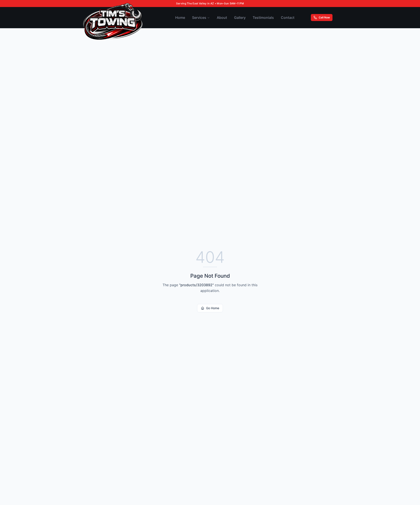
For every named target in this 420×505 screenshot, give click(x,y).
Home (180, 17)
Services (199, 17)
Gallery (240, 17)
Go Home (212, 308)
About (222, 17)
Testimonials (263, 17)
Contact (287, 17)
